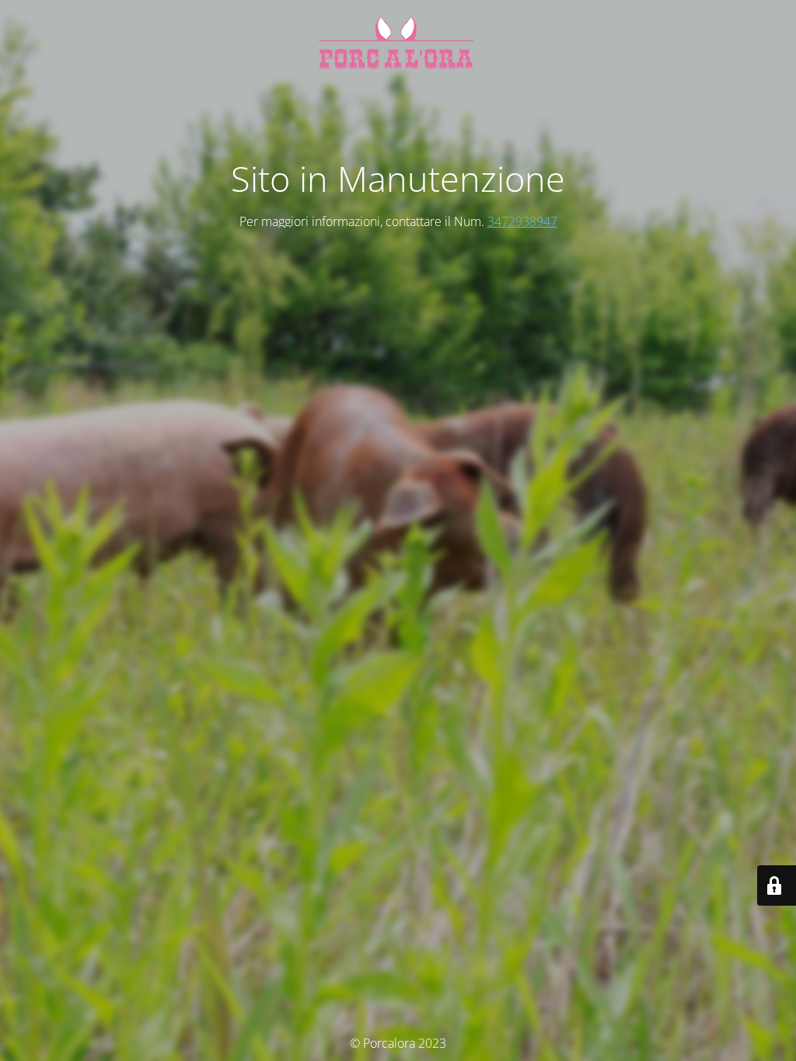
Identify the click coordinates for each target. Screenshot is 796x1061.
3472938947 (522, 221)
